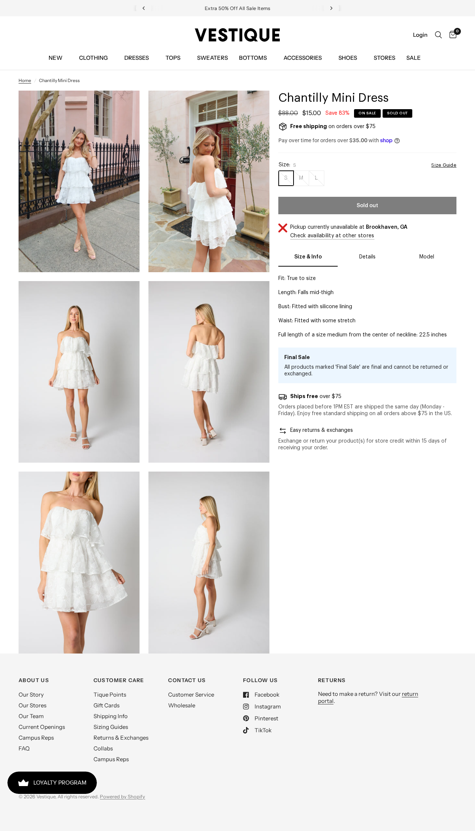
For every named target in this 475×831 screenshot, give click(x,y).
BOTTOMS (253, 57)
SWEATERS (212, 57)
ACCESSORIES (303, 57)
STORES (384, 57)
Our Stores (32, 705)
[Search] (438, 35)
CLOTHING (93, 57)
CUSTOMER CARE (119, 680)
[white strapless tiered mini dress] (124, 106)
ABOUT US (34, 680)
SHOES (347, 57)
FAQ (24, 748)
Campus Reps (36, 737)
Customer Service (191, 694)
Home (25, 80)
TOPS (173, 57)
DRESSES (136, 57)
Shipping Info (111, 716)
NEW (55, 57)
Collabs (103, 748)
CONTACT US (187, 680)
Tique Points (110, 694)
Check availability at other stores (332, 235)
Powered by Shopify (122, 796)
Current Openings (42, 726)
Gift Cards (106, 705)
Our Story (31, 694)
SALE (413, 57)
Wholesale (181, 705)
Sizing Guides (111, 726)
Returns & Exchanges (121, 737)
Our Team (31, 716)
